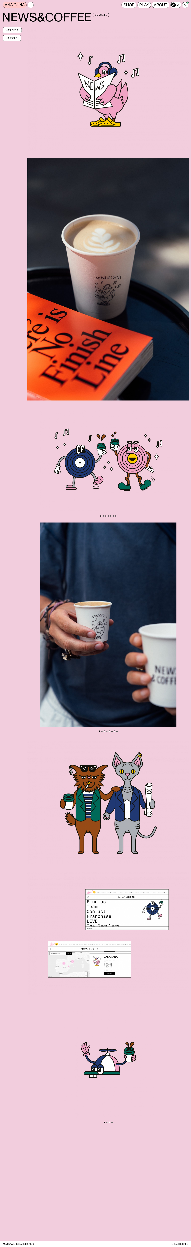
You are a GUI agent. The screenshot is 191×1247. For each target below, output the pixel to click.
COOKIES (183, 1244)
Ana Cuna (15, 5)
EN (178, 4)
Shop (128, 5)
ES (173, 4)
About (160, 5)
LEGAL (174, 1244)
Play (144, 5)
